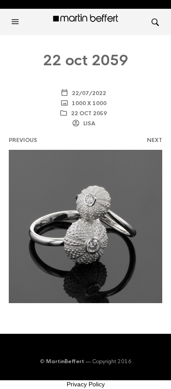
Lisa (88, 123)
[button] (16, 22)
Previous (23, 140)
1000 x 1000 (89, 103)
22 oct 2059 (89, 113)
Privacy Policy (86, 384)
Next (154, 140)
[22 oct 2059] (85, 226)
